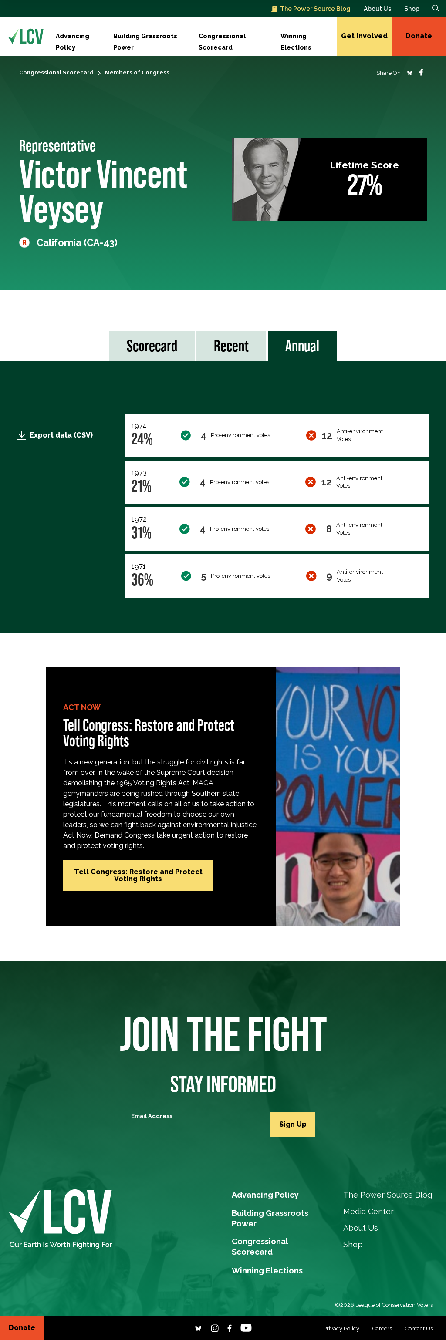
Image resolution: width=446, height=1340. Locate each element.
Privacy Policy (341, 1328)
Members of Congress (137, 72)
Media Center (368, 1211)
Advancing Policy (72, 37)
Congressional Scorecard (222, 37)
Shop (411, 8)
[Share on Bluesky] (409, 72)
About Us (377, 8)
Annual (302, 346)
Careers (382, 1328)
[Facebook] (229, 1327)
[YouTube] (246, 1327)
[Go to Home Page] (25, 36)
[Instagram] (215, 1327)
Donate (418, 36)
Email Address (151, 1116)
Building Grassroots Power (145, 37)
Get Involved (364, 36)
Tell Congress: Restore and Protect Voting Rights (138, 875)
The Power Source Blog (315, 8)
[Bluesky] (198, 1327)
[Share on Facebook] (421, 72)
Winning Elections (295, 37)
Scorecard (152, 346)
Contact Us (419, 1328)
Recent (231, 346)
